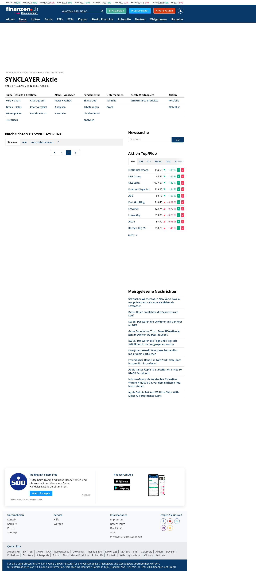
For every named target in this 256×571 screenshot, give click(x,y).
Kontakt (11, 519)
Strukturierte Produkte (144, 100)
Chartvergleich (39, 107)
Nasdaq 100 (95, 551)
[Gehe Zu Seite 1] (55, 152)
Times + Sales (14, 107)
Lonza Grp (134, 215)
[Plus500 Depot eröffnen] (25, 13)
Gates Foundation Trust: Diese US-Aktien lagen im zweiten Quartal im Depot (154, 333)
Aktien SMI (13, 551)
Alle (24, 142)
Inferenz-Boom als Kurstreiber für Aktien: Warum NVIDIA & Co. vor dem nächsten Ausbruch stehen (154, 382)
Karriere (12, 524)
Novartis (133, 208)
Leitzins (160, 555)
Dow (42, 2)
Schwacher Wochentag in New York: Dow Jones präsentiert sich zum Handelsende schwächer (154, 302)
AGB (112, 532)
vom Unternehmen (42, 142)
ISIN (29, 86)
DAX (59, 2)
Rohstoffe (124, 19)
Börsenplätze (13, 113)
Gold (116, 2)
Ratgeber (177, 19)
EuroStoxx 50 (61, 551)
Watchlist (174, 107)
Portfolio (174, 100)
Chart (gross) (37, 100)
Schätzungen (91, 107)
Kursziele (60, 113)
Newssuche (138, 132)
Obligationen (158, 19)
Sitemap (12, 532)
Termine (111, 100)
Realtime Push (38, 113)
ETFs (60, 19)
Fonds (48, 19)
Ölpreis (148, 555)
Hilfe (56, 519)
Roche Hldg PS (137, 228)
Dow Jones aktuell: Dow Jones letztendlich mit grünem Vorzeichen (153, 352)
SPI (24, 2)
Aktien (10, 19)
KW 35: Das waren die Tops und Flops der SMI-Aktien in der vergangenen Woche (152, 342)
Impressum (116, 519)
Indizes (35, 19)
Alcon (131, 221)
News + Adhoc (63, 100)
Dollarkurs (13, 555)
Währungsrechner (130, 555)
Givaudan (134, 182)
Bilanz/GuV (90, 100)
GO (178, 139)
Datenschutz (117, 524)
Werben (58, 524)
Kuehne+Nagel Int (139, 189)
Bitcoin (134, 2)
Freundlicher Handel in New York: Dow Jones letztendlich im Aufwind (154, 361)
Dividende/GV (92, 113)
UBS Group (134, 176)
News (22, 19)
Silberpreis (42, 555)
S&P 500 (125, 551)
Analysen (60, 107)
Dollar (155, 2)
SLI (31, 551)
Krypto (82, 19)
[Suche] (102, 10)
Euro (77, 2)
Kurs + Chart (13, 100)
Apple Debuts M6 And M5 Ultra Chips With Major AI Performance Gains (153, 394)
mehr (131, 235)
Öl (172, 2)
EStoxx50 (97, 2)
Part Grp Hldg (136, 202)
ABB (130, 195)
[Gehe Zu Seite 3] (75, 152)
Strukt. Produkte (102, 19)
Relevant (12, 142)
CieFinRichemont (138, 170)
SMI (8, 2)
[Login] (180, 11)
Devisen (140, 19)
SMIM (39, 551)
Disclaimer (116, 528)
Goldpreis (146, 551)
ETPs (70, 19)
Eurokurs (28, 555)
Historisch (12, 120)
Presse (11, 528)
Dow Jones (79, 551)
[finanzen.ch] (22, 9)
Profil (110, 107)
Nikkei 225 (111, 551)
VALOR (9, 86)
